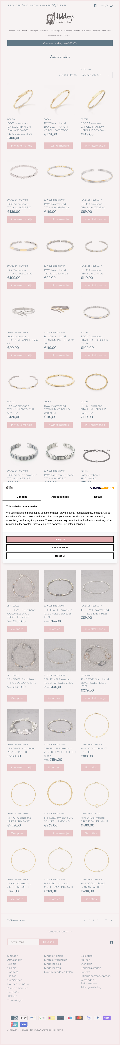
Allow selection (60, 547)
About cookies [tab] (60, 496)
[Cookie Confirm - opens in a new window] (102, 487)
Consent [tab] (22, 496)
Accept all (60, 539)
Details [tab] (98, 496)
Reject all (60, 556)
